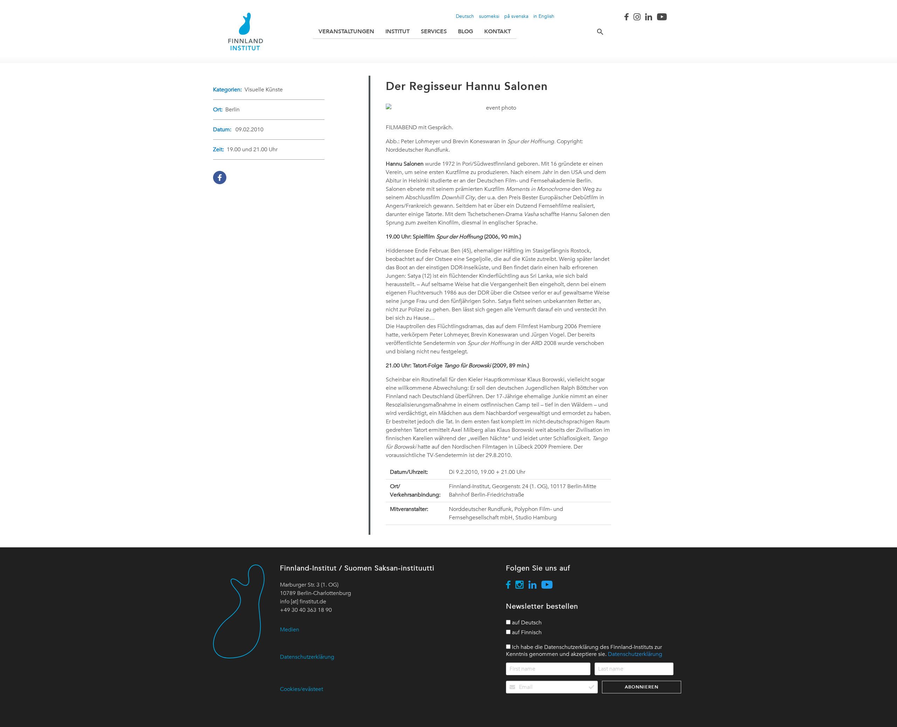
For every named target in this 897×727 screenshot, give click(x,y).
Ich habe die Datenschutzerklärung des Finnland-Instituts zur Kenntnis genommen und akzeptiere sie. (584, 651)
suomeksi (489, 16)
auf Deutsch (526, 622)
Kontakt (497, 31)
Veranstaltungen (346, 31)
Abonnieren (641, 687)
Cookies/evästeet (301, 689)
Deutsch (465, 16)
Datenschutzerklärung (307, 656)
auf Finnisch (526, 632)
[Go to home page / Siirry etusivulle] (245, 31)
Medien (289, 629)
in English (543, 16)
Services (434, 31)
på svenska (516, 16)
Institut (397, 31)
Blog (465, 31)
